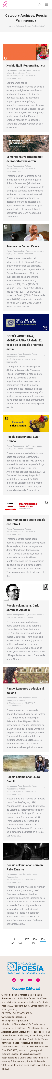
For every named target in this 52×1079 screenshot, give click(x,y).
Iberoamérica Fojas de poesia (18, 70)
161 (20, 943)
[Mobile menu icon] (46, 4)
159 (43, 939)
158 (35, 939)
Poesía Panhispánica (21, 73)
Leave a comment (13, 78)
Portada (28, 166)
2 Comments (11, 362)
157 (27, 939)
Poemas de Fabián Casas (22, 246)
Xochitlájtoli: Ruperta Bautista (25, 65)
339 (34, 943)
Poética (28, 529)
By (14, 76)
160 (12, 943)
